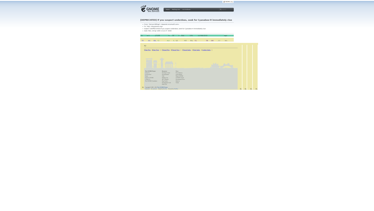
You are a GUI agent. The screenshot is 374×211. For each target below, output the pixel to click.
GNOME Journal (180, 77)
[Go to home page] (153, 12)
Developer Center (166, 73)
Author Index (206, 50)
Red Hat (165, 88)
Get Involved (148, 74)
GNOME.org (229, 1)
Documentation (165, 74)
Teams (146, 76)
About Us (147, 73)
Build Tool (164, 84)
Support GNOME (149, 77)
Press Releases (179, 73)
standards (155, 88)
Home (168, 9)
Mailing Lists (176, 9)
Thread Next (176, 50)
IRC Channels (165, 79)
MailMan (176, 88)
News (177, 71)
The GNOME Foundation (151, 81)
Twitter (177, 82)
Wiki (163, 76)
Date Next (156, 50)
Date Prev (148, 50)
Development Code (166, 82)
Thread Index (187, 50)
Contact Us (147, 79)
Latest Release (179, 74)
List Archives (186, 9)
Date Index (196, 50)
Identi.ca (178, 81)
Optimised (147, 88)
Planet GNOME (179, 76)
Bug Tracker (165, 81)
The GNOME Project (150, 71)
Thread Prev (166, 50)
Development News (180, 79)
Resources (164, 71)
